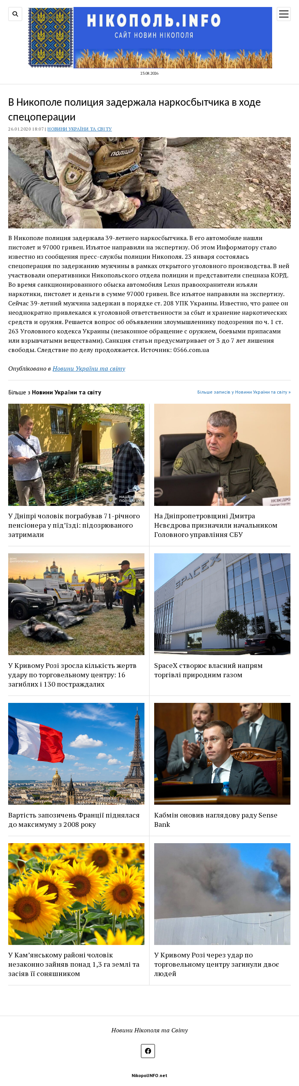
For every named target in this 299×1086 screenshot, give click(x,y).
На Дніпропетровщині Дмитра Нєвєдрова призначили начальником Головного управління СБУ (216, 525)
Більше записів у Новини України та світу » (244, 392)
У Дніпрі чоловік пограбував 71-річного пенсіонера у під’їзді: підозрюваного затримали (74, 525)
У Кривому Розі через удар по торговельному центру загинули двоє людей (216, 964)
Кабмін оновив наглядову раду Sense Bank (216, 819)
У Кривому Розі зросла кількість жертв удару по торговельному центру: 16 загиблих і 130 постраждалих (72, 675)
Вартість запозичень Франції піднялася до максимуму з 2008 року (74, 819)
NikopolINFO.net (149, 1075)
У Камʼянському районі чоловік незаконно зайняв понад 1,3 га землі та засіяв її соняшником (73, 964)
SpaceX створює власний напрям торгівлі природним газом (208, 670)
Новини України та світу (79, 129)
